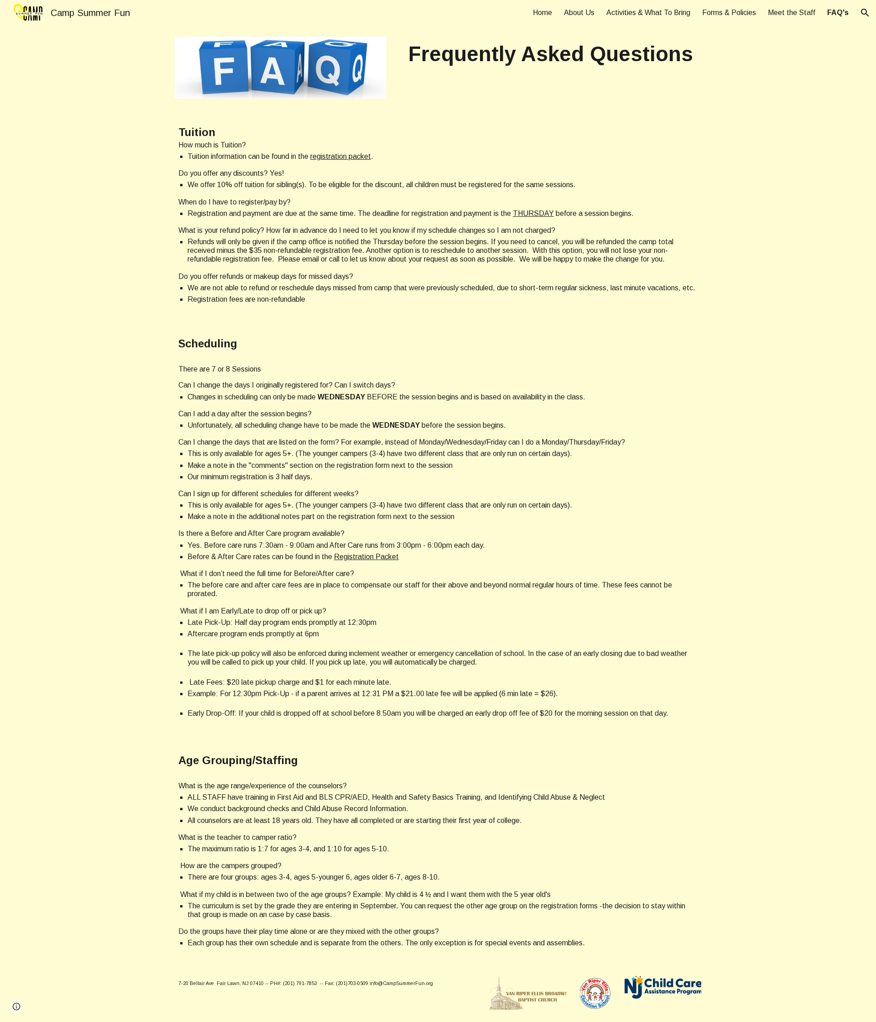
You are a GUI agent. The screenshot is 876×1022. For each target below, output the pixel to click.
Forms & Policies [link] (729, 12)
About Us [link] (579, 12)
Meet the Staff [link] (791, 12)
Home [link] (542, 12)
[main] (550, 55)
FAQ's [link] (838, 12)
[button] (865, 13)
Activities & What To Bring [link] (648, 12)
